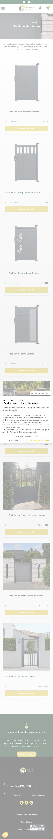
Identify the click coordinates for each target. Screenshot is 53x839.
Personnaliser (13, 440)
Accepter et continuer (40, 440)
